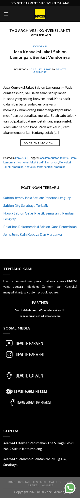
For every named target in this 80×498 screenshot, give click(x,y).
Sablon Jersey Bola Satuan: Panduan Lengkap (37, 197)
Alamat (47, 485)
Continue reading (40, 142)
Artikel (33, 485)
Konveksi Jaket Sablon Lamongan (45, 167)
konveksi (40, 46)
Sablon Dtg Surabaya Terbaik (25, 205)
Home (11, 482)
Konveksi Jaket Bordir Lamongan (38, 162)
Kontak (24, 482)
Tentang (39, 482)
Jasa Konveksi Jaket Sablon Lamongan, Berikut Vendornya (40, 54)
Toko (68, 482)
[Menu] (6, 13)
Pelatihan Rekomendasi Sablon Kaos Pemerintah (40, 226)
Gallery (55, 482)
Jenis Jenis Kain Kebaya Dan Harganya (32, 234)
